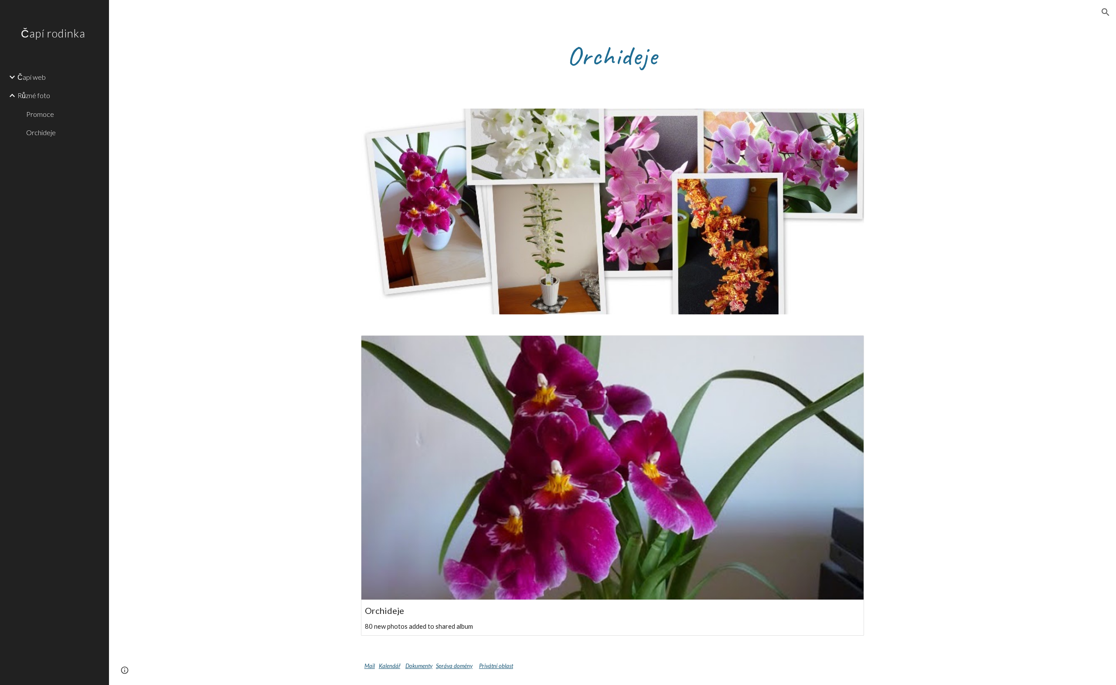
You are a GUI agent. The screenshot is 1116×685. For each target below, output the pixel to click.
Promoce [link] (40, 114)
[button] (1105, 12)
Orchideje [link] (41, 132)
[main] (612, 55)
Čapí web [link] (31, 77)
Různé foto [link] (33, 95)
